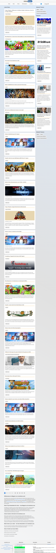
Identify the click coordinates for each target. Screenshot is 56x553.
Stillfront (38, 9)
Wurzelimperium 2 (8, 283)
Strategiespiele (18, 501)
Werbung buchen (7, 544)
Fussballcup (7, 258)
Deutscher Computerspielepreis (42, 13)
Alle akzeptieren (19, 547)
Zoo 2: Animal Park (8, 473)
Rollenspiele (14, 501)
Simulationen (24, 501)
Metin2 (6, 87)
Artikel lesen (7, 32)
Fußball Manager (9, 501)
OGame (6, 136)
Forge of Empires (7, 209)
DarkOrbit (6, 423)
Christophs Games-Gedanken (41, 11)
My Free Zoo (7, 112)
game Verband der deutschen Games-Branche (12, 354)
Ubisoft (41, 9)
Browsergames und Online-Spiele (19, 499)
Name (35, 544)
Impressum (49, 544)
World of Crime (7, 184)
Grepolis (6, 160)
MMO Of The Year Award (7, 547)
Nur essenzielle (19, 549)
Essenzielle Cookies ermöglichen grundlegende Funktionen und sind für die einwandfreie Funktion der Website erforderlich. (43, 548)
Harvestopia (7, 378)
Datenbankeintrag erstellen (21, 544)
